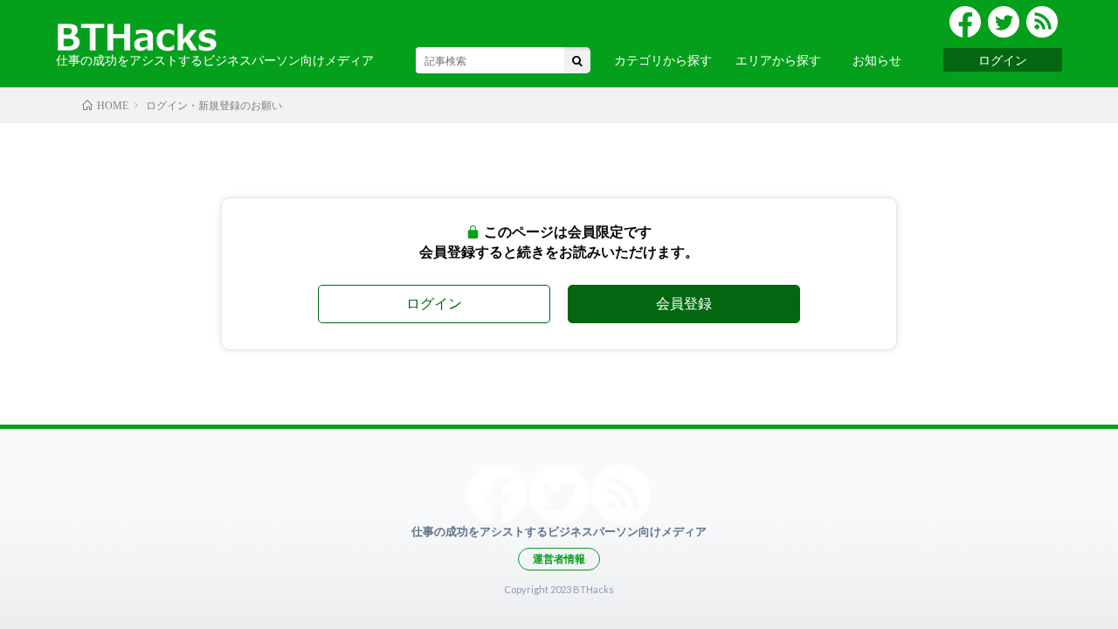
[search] (577, 60)
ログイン (1002, 59)
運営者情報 (559, 558)
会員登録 (684, 302)
